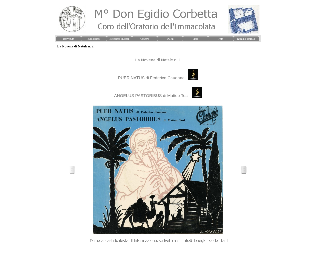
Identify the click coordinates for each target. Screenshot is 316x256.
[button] (159, 240)
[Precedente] (72, 170)
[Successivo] (244, 170)
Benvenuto (68, 38)
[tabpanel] (158, 77)
